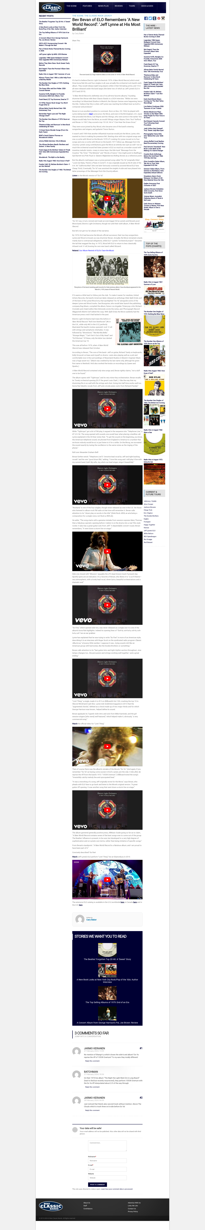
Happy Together (149, 525)
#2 (141, 1097)
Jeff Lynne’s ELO (149, 531)
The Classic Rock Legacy (98, 16)
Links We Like (133, 1206)
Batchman (91, 1071)
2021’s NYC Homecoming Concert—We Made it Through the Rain (53, 44)
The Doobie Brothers (151, 516)
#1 (141, 1048)
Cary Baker (79, 33)
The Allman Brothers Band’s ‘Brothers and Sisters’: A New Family (53, 145)
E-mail (90, 1165)
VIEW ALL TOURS (150, 501)
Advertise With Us (134, 1203)
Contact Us (132, 1209)
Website (91, 1174)
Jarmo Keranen (94, 1048)
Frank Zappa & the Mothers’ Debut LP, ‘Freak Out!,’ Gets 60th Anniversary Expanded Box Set (54, 152)
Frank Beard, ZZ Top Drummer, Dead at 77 (53, 99)
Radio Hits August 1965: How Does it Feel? (54, 161)
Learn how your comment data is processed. (117, 1189)
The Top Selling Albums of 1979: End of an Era (107, 1002)
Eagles (146, 519)
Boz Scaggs (148, 539)
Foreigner (147, 522)
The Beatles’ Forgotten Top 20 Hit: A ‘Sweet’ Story (107, 959)
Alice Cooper (148, 504)
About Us (86, 1203)
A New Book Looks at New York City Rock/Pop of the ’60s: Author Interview (52, 28)
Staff (85, 1206)
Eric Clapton (148, 513)
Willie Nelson (148, 533)
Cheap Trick (148, 510)
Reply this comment (92, 1061)
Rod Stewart (148, 542)
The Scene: (78, 16)
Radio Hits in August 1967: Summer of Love (54, 74)
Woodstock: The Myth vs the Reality (52, 157)
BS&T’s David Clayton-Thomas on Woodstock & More (51, 136)
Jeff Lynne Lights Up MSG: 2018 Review (53, 54)
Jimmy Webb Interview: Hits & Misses (52, 141)
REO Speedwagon (150, 536)
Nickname (92, 1157)
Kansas (146, 528)
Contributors (87, 1209)
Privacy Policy (133, 1212)
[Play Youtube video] (107, 198)
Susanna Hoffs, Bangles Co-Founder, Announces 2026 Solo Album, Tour (52, 95)
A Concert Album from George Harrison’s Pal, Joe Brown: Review (53, 39)
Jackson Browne (150, 507)
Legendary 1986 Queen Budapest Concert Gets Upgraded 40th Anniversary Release (53, 59)
